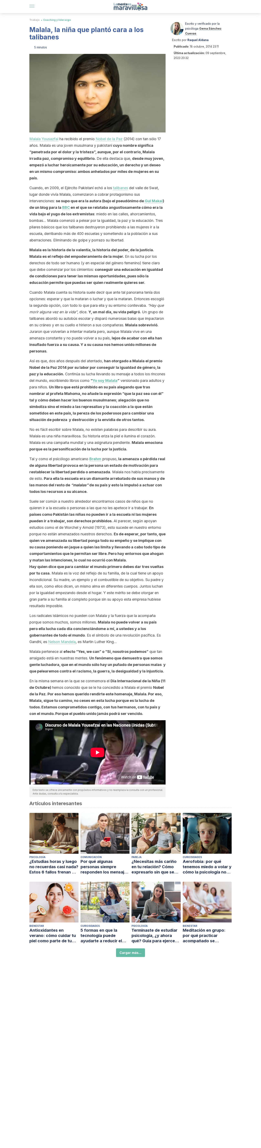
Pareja (137, 857)
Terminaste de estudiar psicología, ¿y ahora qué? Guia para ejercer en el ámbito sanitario (154, 936)
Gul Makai (154, 201)
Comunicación (91, 857)
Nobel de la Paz (109, 139)
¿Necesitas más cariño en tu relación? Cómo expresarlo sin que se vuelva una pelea (154, 867)
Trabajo (34, 19)
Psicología (37, 857)
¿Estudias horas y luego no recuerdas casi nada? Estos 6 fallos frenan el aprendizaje (53, 867)
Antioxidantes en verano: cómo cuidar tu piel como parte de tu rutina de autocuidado (52, 936)
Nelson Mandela (62, 642)
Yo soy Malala (105, 380)
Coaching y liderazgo (57, 19)
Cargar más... (130, 953)
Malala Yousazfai (43, 139)
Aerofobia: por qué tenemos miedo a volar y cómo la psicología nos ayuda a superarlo (207, 867)
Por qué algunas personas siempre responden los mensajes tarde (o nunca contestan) (105, 867)
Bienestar (36, 925)
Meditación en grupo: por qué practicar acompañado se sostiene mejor (204, 936)
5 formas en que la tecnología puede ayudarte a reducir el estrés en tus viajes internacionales (101, 936)
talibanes (120, 188)
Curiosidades (192, 857)
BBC (66, 207)
